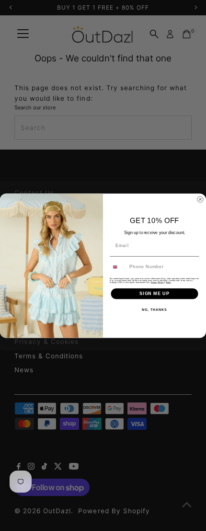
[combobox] (118, 267)
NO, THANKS (154, 309)
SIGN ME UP (154, 293)
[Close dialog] (200, 199)
